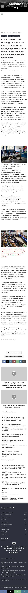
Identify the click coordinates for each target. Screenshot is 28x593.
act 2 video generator (6, 579)
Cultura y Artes (6, 517)
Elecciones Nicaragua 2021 (14, 356)
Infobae (4, 71)
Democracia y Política (11, 32)
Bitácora (4, 534)
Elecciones (11, 36)
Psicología (4, 532)
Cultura (4, 519)
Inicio (3, 32)
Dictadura (19, 32)
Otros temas (5, 522)
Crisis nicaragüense (14, 353)
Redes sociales (6, 529)
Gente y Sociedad (6, 514)
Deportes (4, 527)
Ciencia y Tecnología (7, 524)
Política (17, 36)
